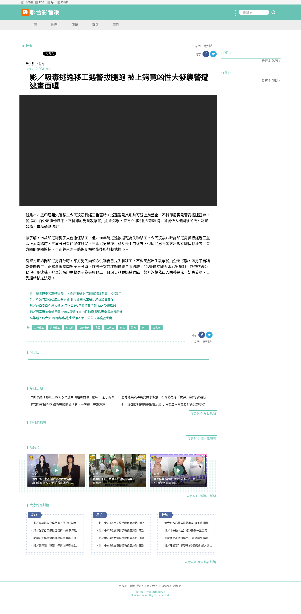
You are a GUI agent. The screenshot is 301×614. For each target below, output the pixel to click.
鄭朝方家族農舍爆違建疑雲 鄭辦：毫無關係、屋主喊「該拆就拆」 (57, 538)
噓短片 (35, 447)
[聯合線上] (25, 12)
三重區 (110, 327)
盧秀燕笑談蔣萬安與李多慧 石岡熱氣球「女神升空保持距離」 (164, 397)
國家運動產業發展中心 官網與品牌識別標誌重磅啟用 (188, 538)
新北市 (157, 327)
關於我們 (152, 585)
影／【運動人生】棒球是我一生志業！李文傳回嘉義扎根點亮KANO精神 (188, 530)
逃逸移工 (55, 327)
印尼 (122, 327)
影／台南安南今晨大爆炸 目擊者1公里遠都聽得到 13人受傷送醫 (73, 305)
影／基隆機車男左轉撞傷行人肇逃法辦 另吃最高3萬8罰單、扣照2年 (75, 293)
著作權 (123, 585)
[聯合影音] (44, 12)
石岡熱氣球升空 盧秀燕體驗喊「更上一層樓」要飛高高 (69, 404)
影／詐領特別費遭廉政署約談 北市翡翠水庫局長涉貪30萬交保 (72, 299)
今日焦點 (36, 388)
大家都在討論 (39, 505)
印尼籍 (69, 327)
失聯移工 (39, 327)
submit (273, 12)
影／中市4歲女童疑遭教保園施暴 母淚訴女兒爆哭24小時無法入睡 (123, 522)
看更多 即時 (270, 80)
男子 (144, 327)
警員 (97, 327)
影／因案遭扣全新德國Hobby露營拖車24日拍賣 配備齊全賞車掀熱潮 (76, 312)
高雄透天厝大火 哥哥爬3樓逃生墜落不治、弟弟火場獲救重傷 (71, 318)
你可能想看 (38, 422)
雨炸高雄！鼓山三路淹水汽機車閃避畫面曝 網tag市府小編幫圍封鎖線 (74, 397)
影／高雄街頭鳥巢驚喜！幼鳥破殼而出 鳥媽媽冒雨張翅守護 (57, 522)
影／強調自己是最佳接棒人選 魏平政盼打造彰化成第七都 (57, 530)
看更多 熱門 (270, 61)
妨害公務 (84, 327)
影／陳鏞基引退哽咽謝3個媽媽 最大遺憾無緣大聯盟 (188, 545)
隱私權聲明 (137, 585)
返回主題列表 (204, 46)
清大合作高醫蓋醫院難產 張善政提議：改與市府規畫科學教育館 (188, 522)
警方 (133, 327)
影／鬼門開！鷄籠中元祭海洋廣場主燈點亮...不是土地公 (57, 545)
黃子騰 (30, 64)
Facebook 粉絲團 (171, 585)
